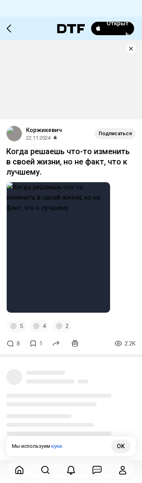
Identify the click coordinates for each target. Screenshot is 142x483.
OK (121, 446)
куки (56, 446)
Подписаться (115, 133)
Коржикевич (44, 130)
